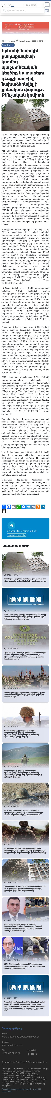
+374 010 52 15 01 (11, 1053)
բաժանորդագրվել (16, 535)
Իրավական (8, 45)
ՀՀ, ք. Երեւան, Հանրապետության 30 (20, 1036)
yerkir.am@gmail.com (12, 1045)
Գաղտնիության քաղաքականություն (16, 1089)
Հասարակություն (27, 27)
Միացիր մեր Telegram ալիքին (22, 531)
